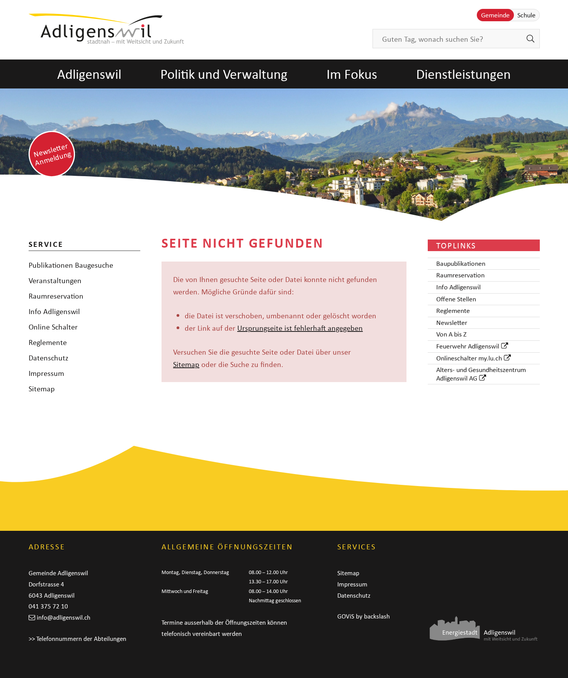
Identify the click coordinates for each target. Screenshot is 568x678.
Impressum (46, 373)
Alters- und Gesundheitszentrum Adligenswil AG (481, 374)
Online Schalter (53, 326)
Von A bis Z (451, 334)
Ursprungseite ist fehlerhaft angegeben (300, 328)
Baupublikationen (460, 264)
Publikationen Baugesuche (71, 265)
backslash (377, 616)
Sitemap (186, 364)
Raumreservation (56, 296)
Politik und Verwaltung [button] (223, 74)
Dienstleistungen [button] (463, 74)
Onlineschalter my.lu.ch (469, 358)
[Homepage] (106, 29)
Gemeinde (495, 15)
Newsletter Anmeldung (52, 154)
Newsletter (451, 323)
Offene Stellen (456, 299)
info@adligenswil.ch (63, 617)
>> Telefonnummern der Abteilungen (77, 638)
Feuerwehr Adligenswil (467, 346)
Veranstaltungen (55, 280)
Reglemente (48, 342)
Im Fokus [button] (352, 74)
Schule (526, 15)
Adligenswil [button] (89, 74)
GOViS (345, 616)
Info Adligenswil (54, 311)
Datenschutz (48, 357)
